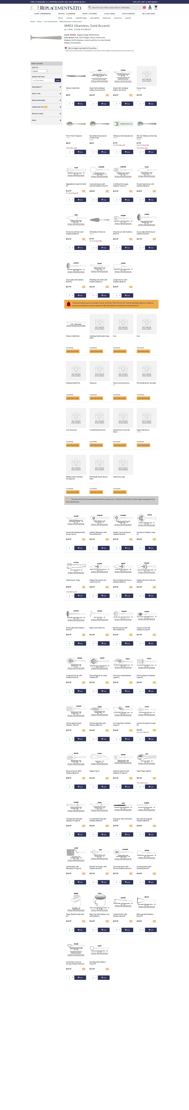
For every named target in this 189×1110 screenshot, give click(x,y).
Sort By (35, 67)
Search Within (38, 77)
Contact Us (118, 18)
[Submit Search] (90, 7)
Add (81, 104)
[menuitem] (42, 14)
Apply (58, 80)
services (69, 18)
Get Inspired (94, 18)
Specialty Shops (81, 18)
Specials (128, 18)
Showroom (106, 18)
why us (60, 18)
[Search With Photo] (144, 7)
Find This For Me (72, 351)
